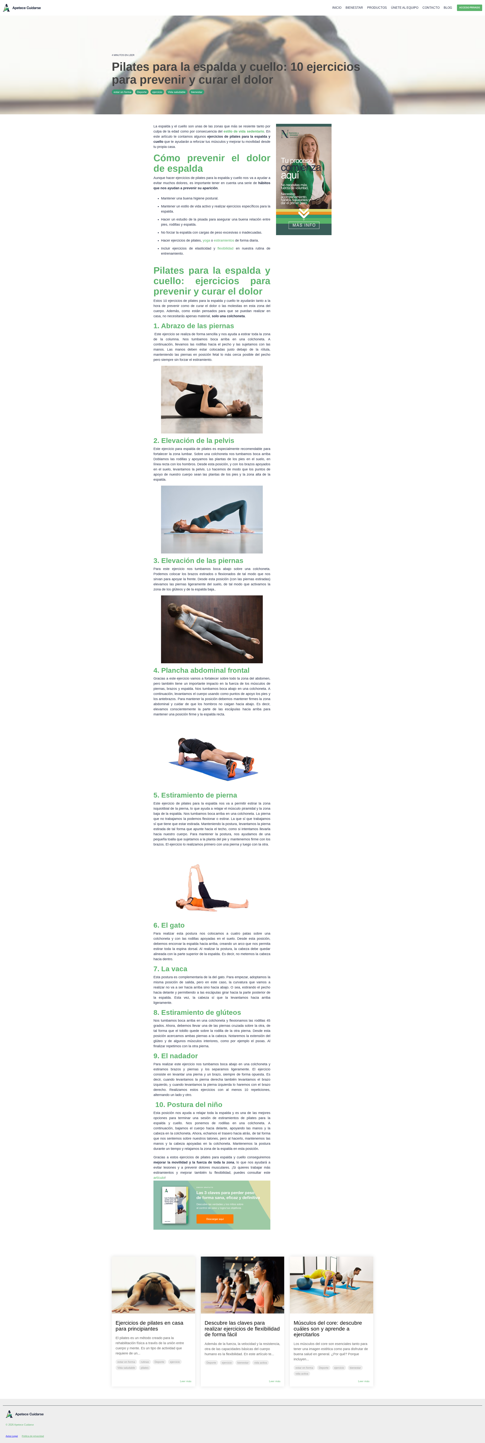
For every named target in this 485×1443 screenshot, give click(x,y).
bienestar (196, 91)
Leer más (185, 1381)
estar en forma (122, 91)
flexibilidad (225, 248)
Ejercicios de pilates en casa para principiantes (149, 1326)
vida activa (260, 1362)
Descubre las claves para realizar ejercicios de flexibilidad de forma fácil (242, 1329)
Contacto (431, 7)
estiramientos (224, 240)
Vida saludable (176, 91)
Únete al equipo (404, 7)
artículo (159, 1178)
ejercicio (157, 91)
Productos (377, 7)
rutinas (145, 1361)
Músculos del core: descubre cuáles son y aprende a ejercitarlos (328, 1329)
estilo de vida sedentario (244, 131)
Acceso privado (469, 7)
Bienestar (354, 7)
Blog (448, 7)
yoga (206, 240)
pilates (145, 1367)
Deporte (142, 91)
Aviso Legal (12, 1436)
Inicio (336, 7)
